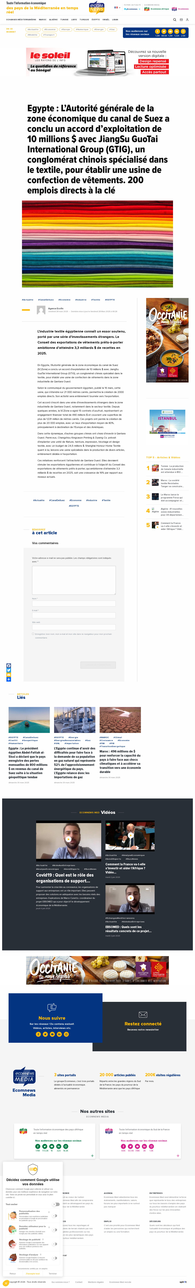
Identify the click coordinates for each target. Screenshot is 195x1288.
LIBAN (115, 20)
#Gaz (112, 29)
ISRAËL (105, 20)
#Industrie (81, 300)
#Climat (118, 737)
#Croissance (106, 740)
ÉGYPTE (96, 20)
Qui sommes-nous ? (61, 1282)
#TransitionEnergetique (112, 746)
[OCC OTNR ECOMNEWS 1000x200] (97, 970)
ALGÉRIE (53, 20)
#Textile (95, 300)
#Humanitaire (16, 743)
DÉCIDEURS (155, 1221)
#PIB (111, 743)
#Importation (72, 743)
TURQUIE (84, 20)
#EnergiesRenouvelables (67, 740)
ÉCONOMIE (63, 1193)
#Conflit (13, 740)
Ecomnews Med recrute (120, 1282)
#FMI (102, 743)
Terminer (53, 1273)
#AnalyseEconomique (47, 869)
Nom (35, 599)
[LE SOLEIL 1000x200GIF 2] (97, 62)
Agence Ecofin (55, 308)
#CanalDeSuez (46, 300)
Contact (78, 1282)
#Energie (98, 29)
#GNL (57, 743)
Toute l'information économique (42, 7)
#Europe (66, 29)
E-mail (35, 611)
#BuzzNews (90, 869)
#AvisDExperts (71, 869)
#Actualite (33, 29)
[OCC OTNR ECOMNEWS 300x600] (167, 340)
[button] (6, 1283)
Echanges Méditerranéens (21, 20)
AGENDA (108, 1193)
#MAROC (104, 737)
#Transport (49, 35)
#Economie (50, 29)
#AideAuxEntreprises (63, 865)
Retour (13, 1273)
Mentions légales (96, 1282)
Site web (36, 622)
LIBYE (74, 20)
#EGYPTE (110, 300)
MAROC (42, 20)
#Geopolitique (30, 740)
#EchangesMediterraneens (119, 918)
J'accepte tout (33, 1273)
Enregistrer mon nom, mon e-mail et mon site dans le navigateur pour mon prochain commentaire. (73, 636)
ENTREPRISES (156, 1193)
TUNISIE (64, 20)
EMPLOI (107, 1221)
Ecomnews (131, 9)
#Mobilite (32, 35)
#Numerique (82, 29)
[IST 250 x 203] (167, 424)
